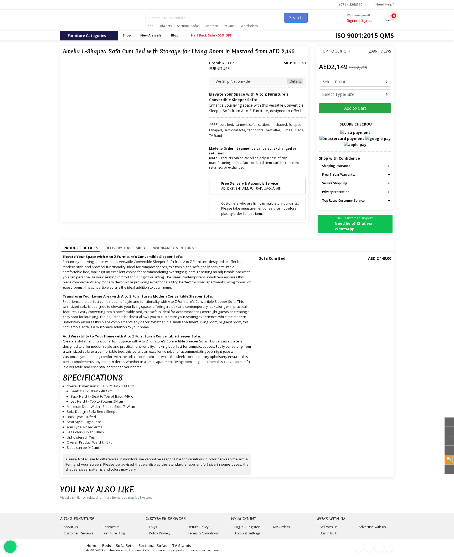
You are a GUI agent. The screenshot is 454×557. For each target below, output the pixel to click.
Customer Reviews (78, 533)
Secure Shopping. (334, 183)
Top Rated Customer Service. (343, 200)
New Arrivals (151, 35)
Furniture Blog (113, 533)
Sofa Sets (165, 26)
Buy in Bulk (328, 533)
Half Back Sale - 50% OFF (211, 35)
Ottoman (211, 26)
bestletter (273, 130)
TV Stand (215, 135)
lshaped (295, 124)
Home (91, 545)
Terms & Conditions (203, 533)
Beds (149, 26)
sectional (264, 124)
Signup (367, 20)
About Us (70, 526)
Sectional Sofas (188, 26)
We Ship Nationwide (258, 81)
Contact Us (111, 526)
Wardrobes (249, 26)
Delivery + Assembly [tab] (125, 247)
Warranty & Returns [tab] (175, 247)
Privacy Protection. (335, 192)
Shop (127, 35)
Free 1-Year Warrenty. (338, 174)
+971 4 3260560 (350, 4)
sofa (252, 124)
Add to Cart (355, 108)
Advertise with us (372, 526)
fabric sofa (255, 130)
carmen (241, 124)
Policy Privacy (159, 533)
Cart (389, 18)
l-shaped (280, 124)
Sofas (288, 130)
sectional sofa (234, 130)
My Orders (281, 526)
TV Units (229, 26)
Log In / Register (247, 526)
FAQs (152, 526)
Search (296, 17)
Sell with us (328, 526)
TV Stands (181, 545)
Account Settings (247, 533)
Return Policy (198, 526)
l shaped (215, 130)
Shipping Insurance (335, 166)
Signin (352, 20)
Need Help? (384, 4)
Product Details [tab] (81, 247)
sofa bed (226, 124)
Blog (174, 35)
